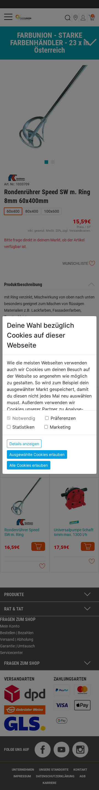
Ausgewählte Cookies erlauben (37, 454)
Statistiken (23, 427)
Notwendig (23, 418)
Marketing (60, 427)
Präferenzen (63, 418)
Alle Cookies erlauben (28, 465)
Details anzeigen (24, 443)
